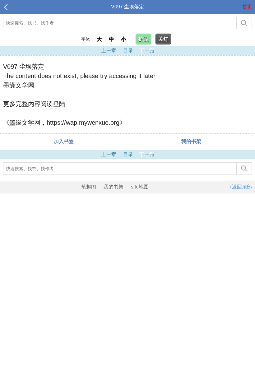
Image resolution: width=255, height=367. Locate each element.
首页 (247, 6)
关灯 (163, 39)
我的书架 (191, 141)
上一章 (108, 50)
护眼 (143, 39)
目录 (128, 50)
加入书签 (64, 141)
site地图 (140, 186)
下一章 (146, 50)
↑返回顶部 (241, 186)
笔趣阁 (88, 186)
